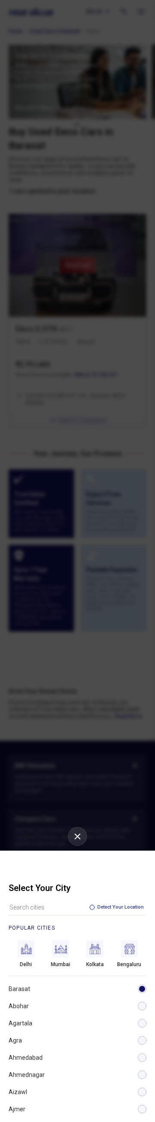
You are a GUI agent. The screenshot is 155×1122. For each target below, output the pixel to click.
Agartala (20, 1023)
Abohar (19, 1006)
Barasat (19, 988)
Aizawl (18, 1092)
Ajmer (17, 1109)
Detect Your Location (120, 907)
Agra (15, 1040)
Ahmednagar (27, 1074)
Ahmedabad (26, 1057)
